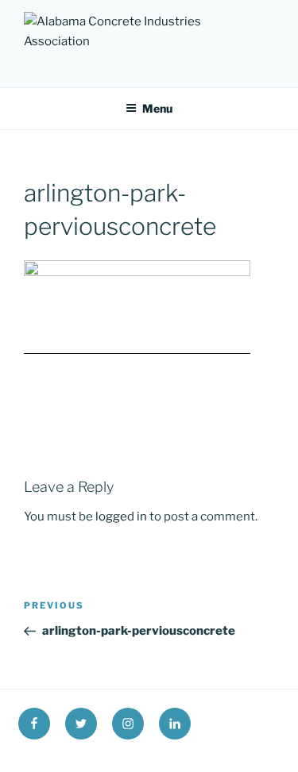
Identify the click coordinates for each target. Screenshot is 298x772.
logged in (121, 516)
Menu (157, 108)
